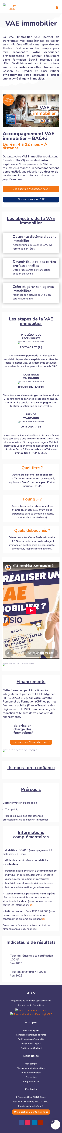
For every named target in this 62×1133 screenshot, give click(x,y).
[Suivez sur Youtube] (40, 1122)
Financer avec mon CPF (31, 199)
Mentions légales (31, 1030)
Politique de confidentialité (31, 1039)
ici (31, 905)
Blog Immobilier (31, 1081)
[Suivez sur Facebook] (21, 1122)
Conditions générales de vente (31, 1034)
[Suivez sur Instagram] (27, 1122)
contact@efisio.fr (34, 1106)
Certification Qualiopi (31, 1048)
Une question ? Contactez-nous (31, 1111)
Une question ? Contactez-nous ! (31, 189)
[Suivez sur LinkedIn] (34, 1122)
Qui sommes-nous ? (31, 1043)
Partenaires (31, 1077)
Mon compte (31, 1063)
